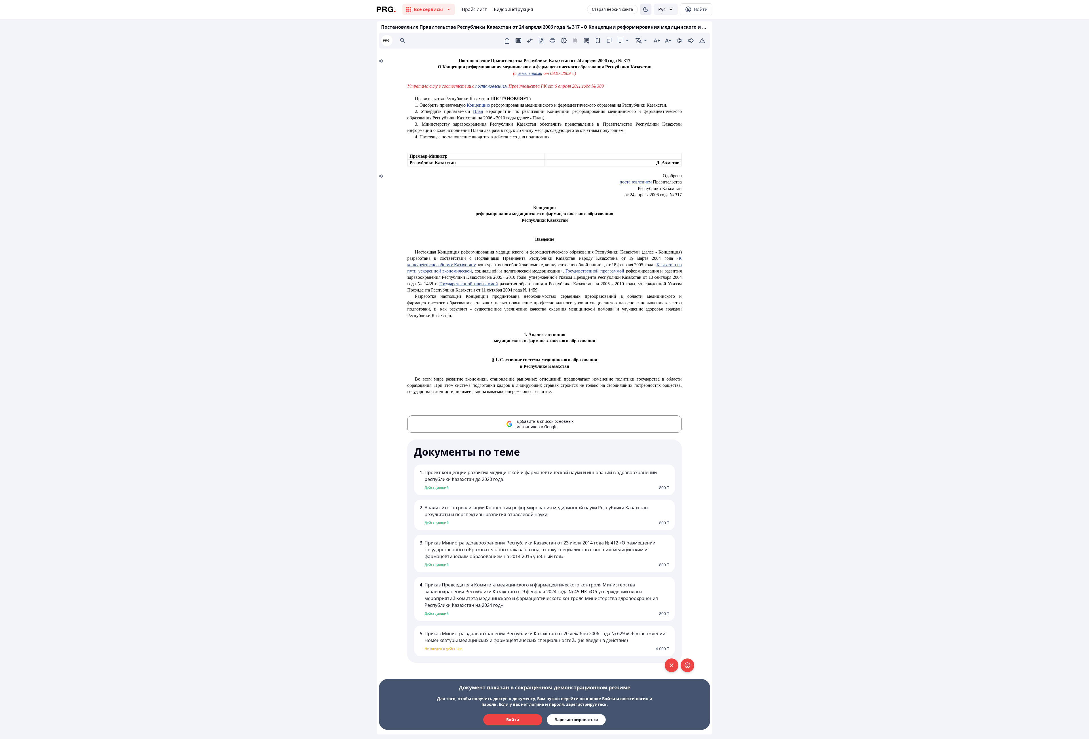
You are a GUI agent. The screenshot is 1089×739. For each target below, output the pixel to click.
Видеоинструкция (513, 9)
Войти (512, 719)
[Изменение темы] (645, 9)
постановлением (491, 86)
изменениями (530, 73)
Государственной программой (594, 271)
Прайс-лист (474, 9)
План (478, 111)
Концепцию (478, 105)
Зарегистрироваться (576, 719)
